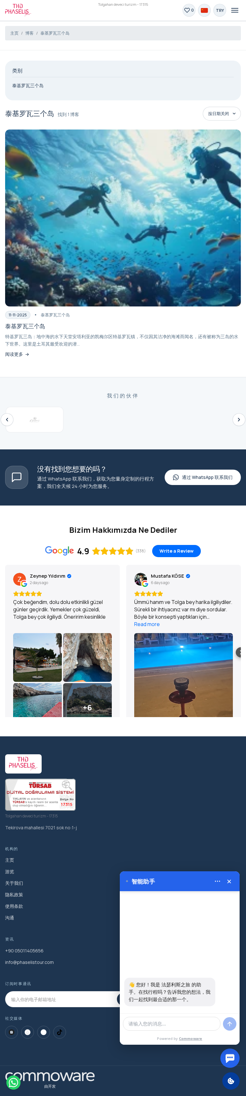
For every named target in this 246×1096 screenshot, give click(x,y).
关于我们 (14, 883)
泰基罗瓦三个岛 (55, 33)
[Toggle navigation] (235, 10)
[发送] (229, 1024)
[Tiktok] (59, 1032)
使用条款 (14, 906)
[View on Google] (19, 579)
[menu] (217, 881)
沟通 (9, 918)
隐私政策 (14, 894)
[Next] (239, 419)
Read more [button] (147, 624)
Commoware (190, 1038)
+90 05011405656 (24, 951)
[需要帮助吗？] (230, 1058)
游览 (9, 871)
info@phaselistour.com (29, 962)
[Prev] (7, 419)
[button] (5, 652)
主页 (14, 33)
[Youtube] (43, 1032)
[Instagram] (11, 1032)
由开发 (50, 1086)
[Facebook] (27, 1032)
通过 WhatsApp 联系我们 (207, 477)
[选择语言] (204, 10)
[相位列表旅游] (18, 10)
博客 (29, 33)
